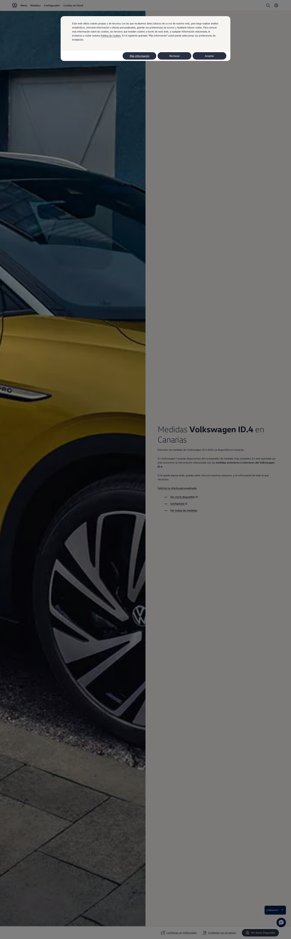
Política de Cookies (111, 35)
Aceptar (209, 56)
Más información (139, 56)
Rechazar (174, 56)
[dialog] (145, 469)
